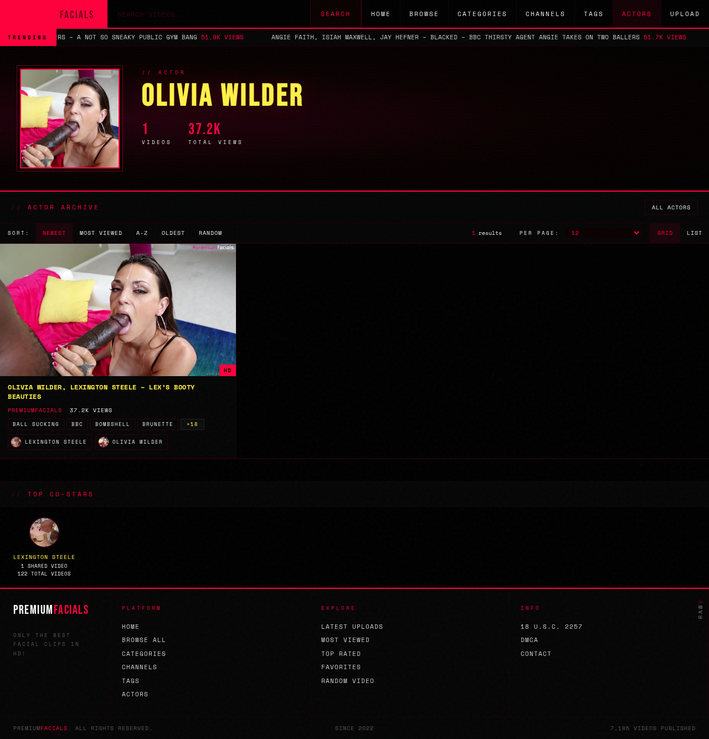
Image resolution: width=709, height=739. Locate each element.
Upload (685, 13)
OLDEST (173, 233)
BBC (77, 424)
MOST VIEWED (101, 233)
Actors (637, 13)
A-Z (142, 233)
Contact (536, 653)
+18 (192, 424)
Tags (594, 13)
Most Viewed (345, 639)
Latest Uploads (352, 626)
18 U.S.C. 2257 (552, 626)
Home (381, 13)
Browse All (144, 639)
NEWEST (54, 233)
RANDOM (210, 233)
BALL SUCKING (36, 424)
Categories (482, 13)
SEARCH (336, 13)
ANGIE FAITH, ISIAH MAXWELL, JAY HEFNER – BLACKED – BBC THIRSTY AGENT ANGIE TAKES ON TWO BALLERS (416, 37)
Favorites (341, 667)
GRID (665, 233)
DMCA (529, 639)
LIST (694, 233)
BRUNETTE (157, 424)
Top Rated (341, 653)
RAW (700, 609)
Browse (424, 13)
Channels (546, 13)
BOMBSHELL (112, 424)
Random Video (347, 680)
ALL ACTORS (671, 207)
